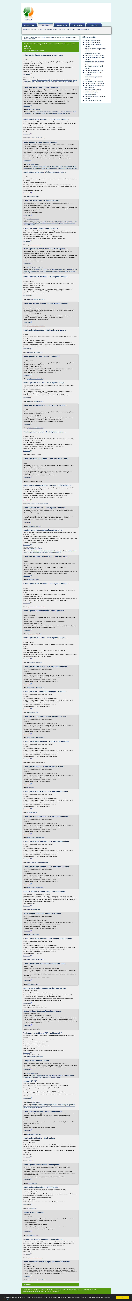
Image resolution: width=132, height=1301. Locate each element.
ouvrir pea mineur (90, 94)
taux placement (78, 25)
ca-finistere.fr (30, 1160)
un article (71, 29)
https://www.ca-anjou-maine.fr (35, 737)
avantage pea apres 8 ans (59, 550)
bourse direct (29, 25)
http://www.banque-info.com (35, 1257)
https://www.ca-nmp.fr (33, 196)
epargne (45, 25)
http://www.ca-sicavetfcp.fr (34, 548)
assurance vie (61, 25)
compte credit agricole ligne (49, 113)
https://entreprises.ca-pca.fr (35, 267)
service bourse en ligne (92, 53)
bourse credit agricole (64, 113)
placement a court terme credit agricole (51, 552)
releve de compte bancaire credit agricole (95, 97)
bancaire (94, 25)
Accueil (26, 29)
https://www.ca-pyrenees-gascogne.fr (37, 503)
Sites (41, 29)
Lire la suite (26, 74)
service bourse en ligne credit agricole (62, 80)
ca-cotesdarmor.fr (32, 812)
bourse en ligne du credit (93, 42)
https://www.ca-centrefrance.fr (35, 837)
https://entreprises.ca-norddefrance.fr (37, 862)
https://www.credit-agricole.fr (35, 1056)
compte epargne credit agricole (67, 81)
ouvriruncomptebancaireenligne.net (37, 1279)
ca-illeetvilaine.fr (31, 1208)
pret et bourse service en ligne (94, 55)
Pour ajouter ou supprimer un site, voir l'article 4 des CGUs (40, 1291)
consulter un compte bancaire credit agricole (44, 1104)
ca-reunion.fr (30, 78)
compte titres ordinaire (55, 1075)
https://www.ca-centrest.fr (34, 109)
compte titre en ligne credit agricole (62, 111)
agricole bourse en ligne (92, 40)
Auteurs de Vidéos (50, 29)
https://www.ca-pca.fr (33, 164)
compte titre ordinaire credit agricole (40, 1075)
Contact (88, 29)
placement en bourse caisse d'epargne (94, 73)
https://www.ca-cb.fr (32, 712)
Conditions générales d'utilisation (50, 1289)
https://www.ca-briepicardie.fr (35, 379)
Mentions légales (33, 1289)
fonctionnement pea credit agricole (93, 78)
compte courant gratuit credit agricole (46, 81)
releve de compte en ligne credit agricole (51, 223)
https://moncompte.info (33, 909)
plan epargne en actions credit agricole (67, 168)
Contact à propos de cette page (87, 1289)
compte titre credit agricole (40, 1077)
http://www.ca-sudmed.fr (34, 634)
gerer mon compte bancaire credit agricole (63, 1106)
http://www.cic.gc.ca (32, 1235)
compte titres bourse (54, 1077)
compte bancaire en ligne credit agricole (38, 1106)
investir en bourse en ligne (93, 100)
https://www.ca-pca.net (33, 1102)
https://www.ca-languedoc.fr (35, 352)
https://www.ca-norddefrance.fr (35, 137)
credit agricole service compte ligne (42, 80)
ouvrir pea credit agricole (93, 90)
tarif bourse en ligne (91, 92)
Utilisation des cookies (69, 1289)
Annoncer (80, 29)
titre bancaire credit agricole (94, 81)
